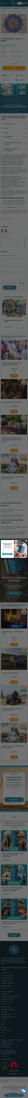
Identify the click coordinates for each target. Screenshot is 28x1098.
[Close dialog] (26, 540)
